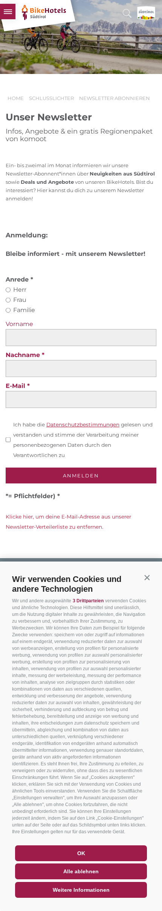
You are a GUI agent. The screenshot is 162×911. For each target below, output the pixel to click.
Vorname (19, 324)
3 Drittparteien (88, 600)
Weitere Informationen (81, 890)
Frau (19, 299)
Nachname (24, 355)
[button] (147, 577)
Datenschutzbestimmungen (82, 425)
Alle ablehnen (81, 871)
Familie (24, 310)
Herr (19, 289)
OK (81, 853)
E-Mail (16, 385)
